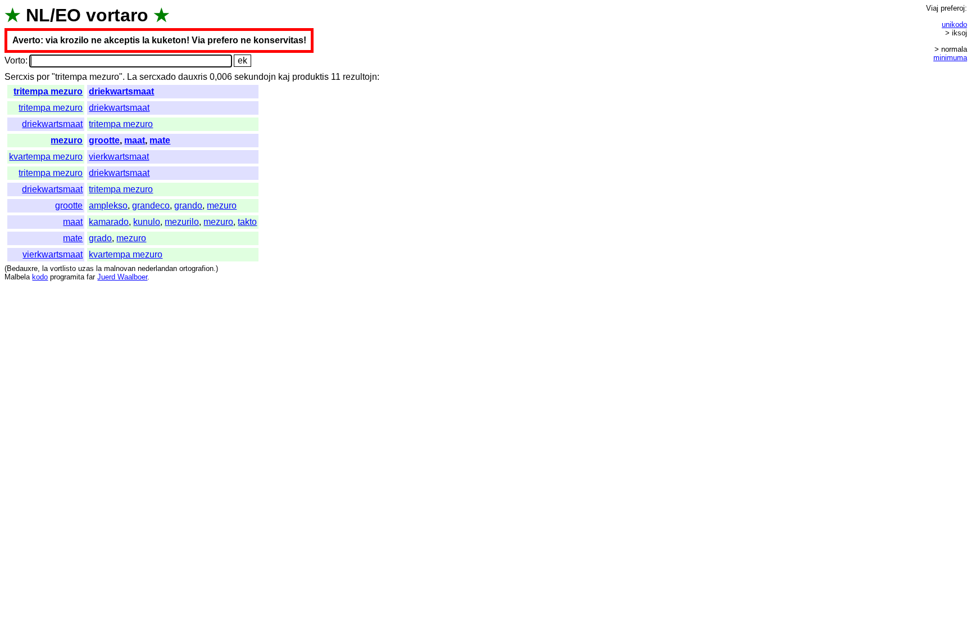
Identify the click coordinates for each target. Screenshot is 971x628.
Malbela (17, 277)
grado (100, 238)
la (45, 268)
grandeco (151, 205)
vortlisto (63, 268)
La (132, 77)
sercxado (157, 77)
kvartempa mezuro (46, 156)
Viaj (932, 8)
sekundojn (255, 77)
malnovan (119, 268)
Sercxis (19, 77)
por (43, 77)
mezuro (67, 140)
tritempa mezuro (48, 91)
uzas (86, 268)
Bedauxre (22, 268)
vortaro (117, 15)
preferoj (953, 8)
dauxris (192, 77)
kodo (40, 277)
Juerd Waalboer (122, 277)
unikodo (954, 24)
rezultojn (360, 77)
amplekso (108, 205)
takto (247, 222)
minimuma (950, 57)
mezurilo (182, 222)
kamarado (109, 222)
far (91, 277)
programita (67, 277)
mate (159, 140)
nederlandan (157, 268)
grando (188, 205)
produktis (310, 77)
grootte (104, 140)
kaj (284, 77)
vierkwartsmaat (119, 156)
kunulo (146, 222)
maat (134, 140)
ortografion (196, 268)
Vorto (14, 60)
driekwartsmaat (121, 91)
